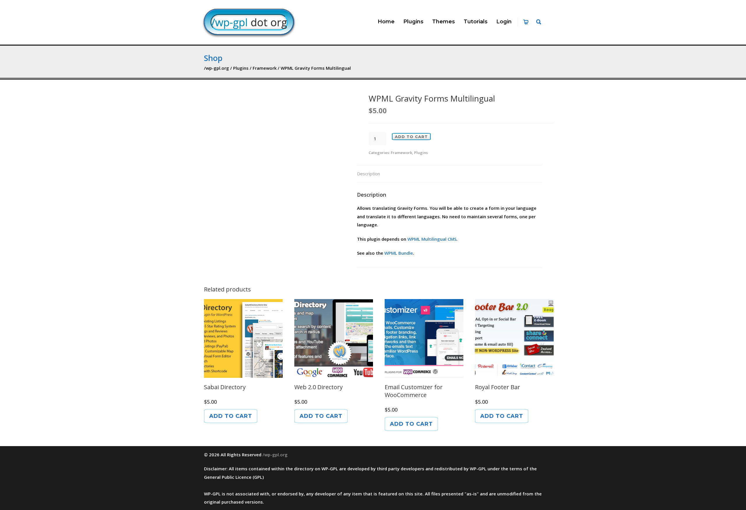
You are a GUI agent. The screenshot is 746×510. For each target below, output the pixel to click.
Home (386, 21)
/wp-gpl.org (216, 68)
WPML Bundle (398, 253)
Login (504, 21)
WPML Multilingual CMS (431, 239)
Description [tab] (368, 174)
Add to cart (411, 136)
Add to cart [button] (230, 416)
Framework (265, 68)
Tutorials (476, 21)
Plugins (413, 21)
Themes (443, 21)
